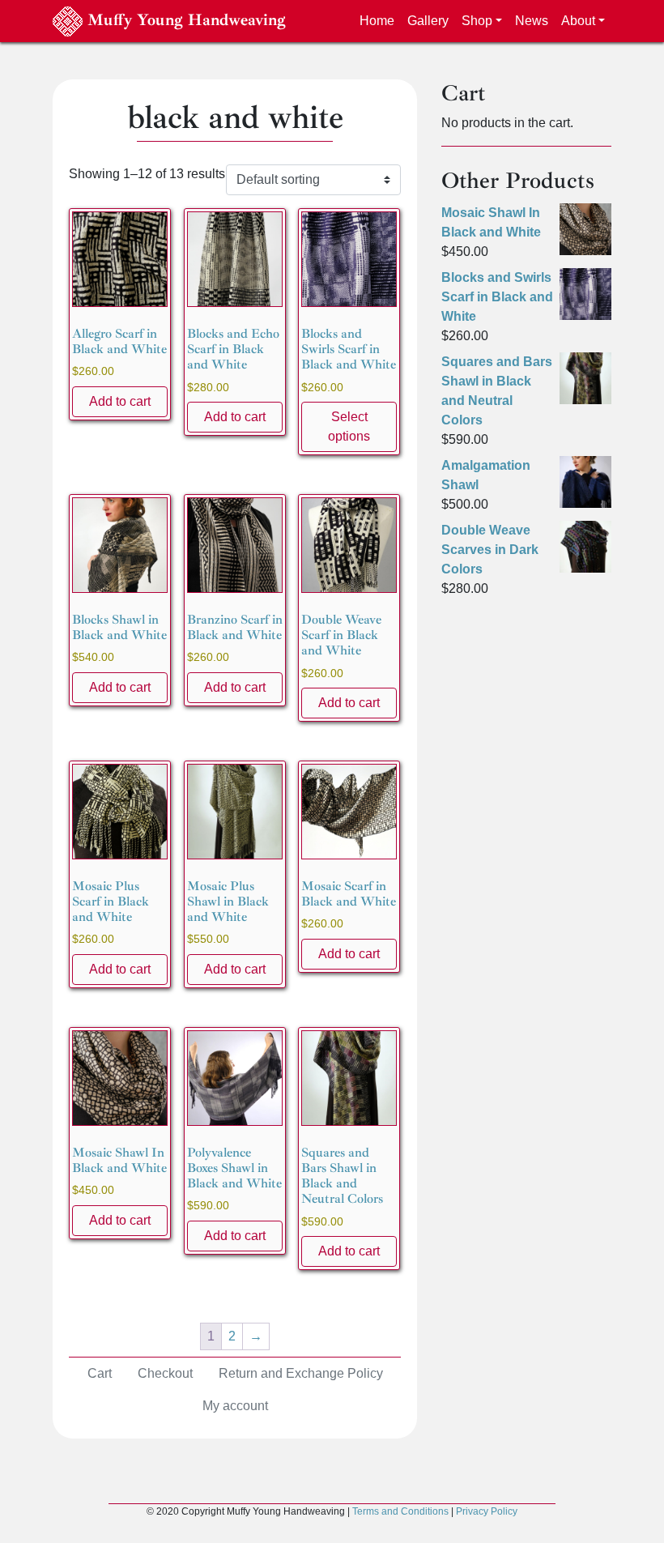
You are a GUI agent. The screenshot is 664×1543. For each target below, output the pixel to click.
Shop (477, 21)
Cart (99, 1373)
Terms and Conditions (400, 1511)
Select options (349, 426)
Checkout (165, 1373)
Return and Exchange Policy (301, 1373)
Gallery (428, 21)
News (531, 21)
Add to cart (120, 401)
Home (377, 21)
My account (235, 1406)
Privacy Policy (486, 1511)
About (578, 21)
